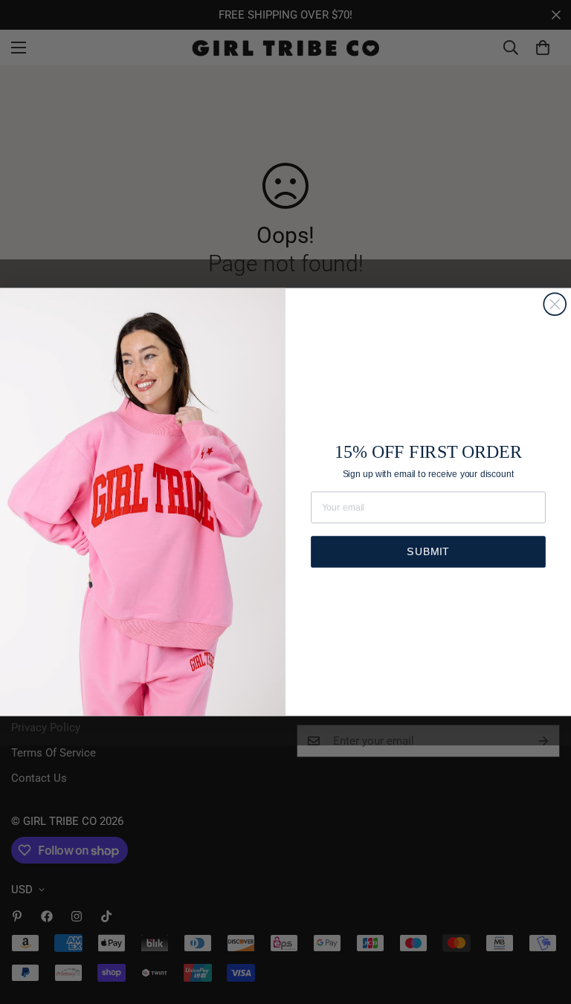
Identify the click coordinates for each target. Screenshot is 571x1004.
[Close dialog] (554, 304)
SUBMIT (428, 551)
